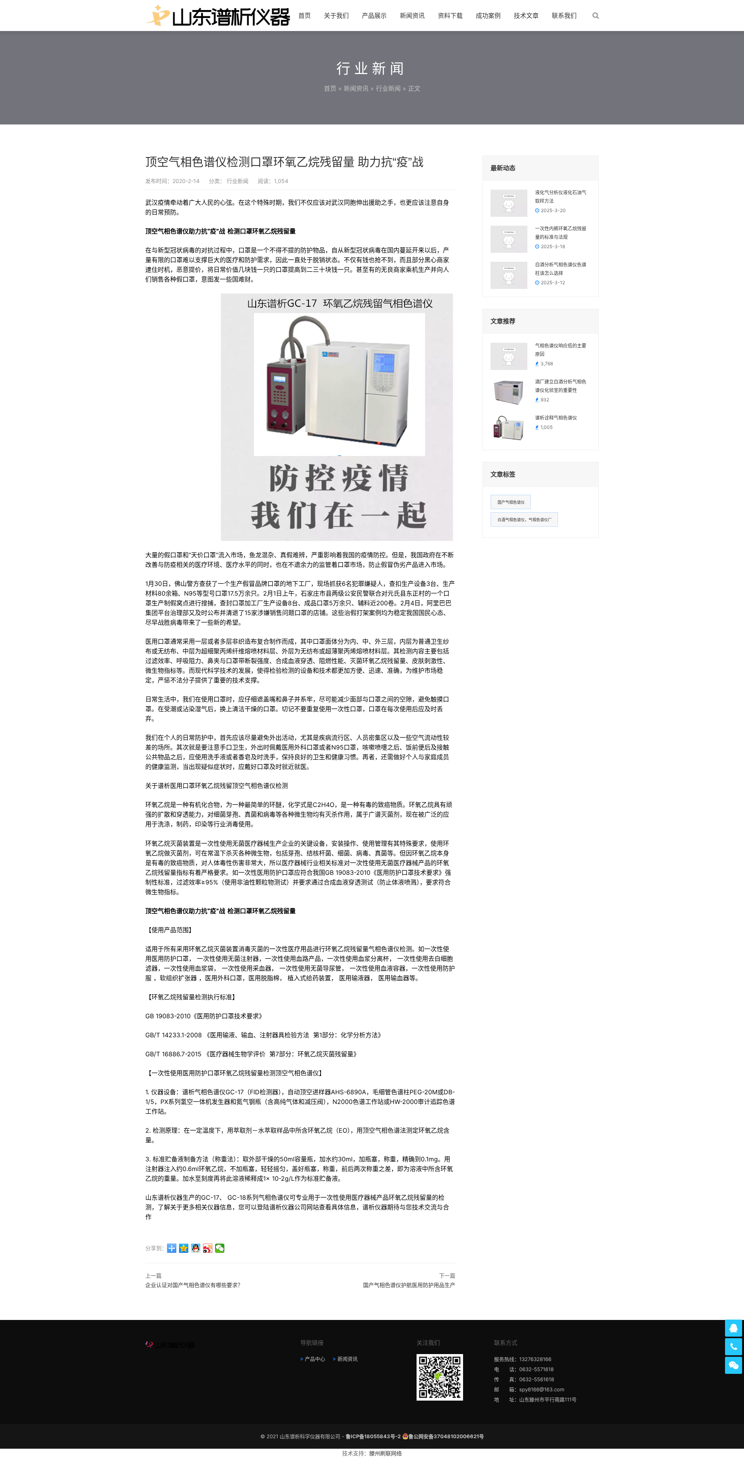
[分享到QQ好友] (196, 1248)
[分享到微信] (220, 1248)
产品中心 (315, 1359)
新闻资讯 (412, 15)
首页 (304, 15)
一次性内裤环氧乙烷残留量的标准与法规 (560, 233)
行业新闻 (388, 88)
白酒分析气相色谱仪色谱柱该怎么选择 (560, 269)
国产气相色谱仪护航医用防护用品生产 (409, 1285)
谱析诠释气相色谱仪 (556, 418)
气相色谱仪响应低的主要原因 (560, 350)
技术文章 (526, 15)
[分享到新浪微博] (208, 1248)
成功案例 (488, 15)
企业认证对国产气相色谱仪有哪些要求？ (194, 1285)
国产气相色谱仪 (511, 502)
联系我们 (564, 15)
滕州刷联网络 (385, 1453)
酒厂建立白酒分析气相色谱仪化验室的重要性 (560, 386)
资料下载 (450, 15)
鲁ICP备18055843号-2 (373, 1436)
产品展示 (374, 15)
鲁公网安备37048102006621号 (446, 1436)
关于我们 (336, 15)
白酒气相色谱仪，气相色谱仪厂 (525, 519)
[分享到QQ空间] (184, 1248)
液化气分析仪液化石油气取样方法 (560, 197)
